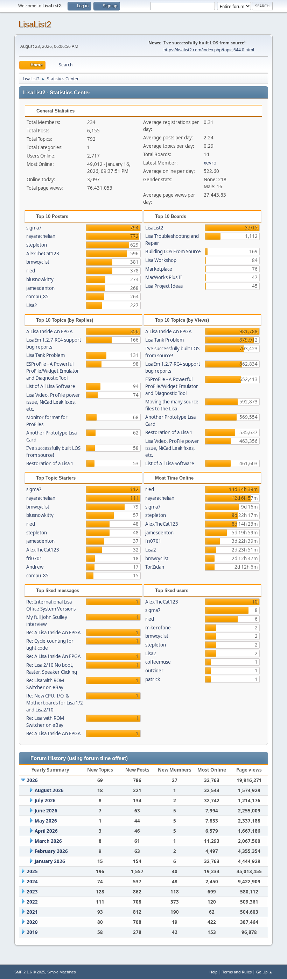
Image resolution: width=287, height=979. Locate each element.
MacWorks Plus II (163, 277)
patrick (152, 679)
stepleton (36, 245)
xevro (210, 163)
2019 (32, 932)
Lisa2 (31, 305)
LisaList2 (35, 24)
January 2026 (50, 861)
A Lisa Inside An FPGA (49, 331)
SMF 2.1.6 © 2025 (29, 972)
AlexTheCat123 (42, 253)
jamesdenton (40, 288)
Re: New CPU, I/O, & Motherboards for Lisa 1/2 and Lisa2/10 (54, 703)
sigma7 (34, 228)
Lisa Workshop (160, 260)
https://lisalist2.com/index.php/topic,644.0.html (208, 50)
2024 (32, 881)
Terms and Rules (237, 971)
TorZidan (154, 567)
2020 (32, 922)
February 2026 (51, 851)
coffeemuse (158, 662)
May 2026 (46, 821)
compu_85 (37, 296)
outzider (154, 670)
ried (30, 271)
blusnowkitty (40, 279)
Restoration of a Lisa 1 (50, 463)
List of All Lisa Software (50, 386)
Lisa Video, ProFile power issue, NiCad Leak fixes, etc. (53, 402)
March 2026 (48, 841)
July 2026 (45, 800)
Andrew (34, 567)
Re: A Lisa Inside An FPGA (53, 632)
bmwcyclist (37, 262)
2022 (32, 902)
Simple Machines (61, 972)
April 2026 (46, 831)
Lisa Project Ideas (164, 286)
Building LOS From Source (173, 251)
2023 (32, 892)
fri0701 (34, 558)
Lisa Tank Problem (45, 355)
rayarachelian (40, 236)
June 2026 (46, 811)
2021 (32, 912)
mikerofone (158, 627)
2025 (32, 871)
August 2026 (49, 790)
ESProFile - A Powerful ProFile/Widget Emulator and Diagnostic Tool (52, 371)
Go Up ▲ (264, 971)
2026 (32, 780)
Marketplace (158, 269)
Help (213, 971)
